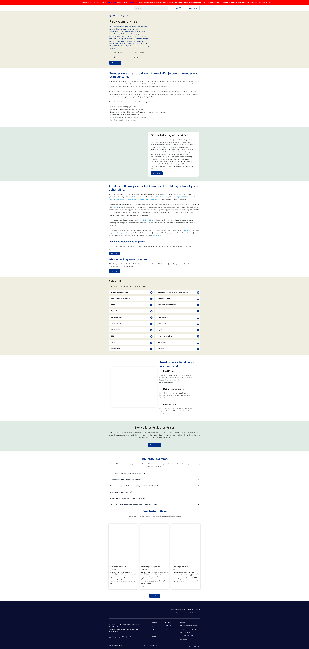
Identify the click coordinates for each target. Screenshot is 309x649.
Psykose (160, 329)
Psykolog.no (69, 2)
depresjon (159, 197)
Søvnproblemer (116, 317)
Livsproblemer (116, 323)
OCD (110, 199)
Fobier (113, 342)
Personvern (196, 646)
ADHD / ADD (146, 220)
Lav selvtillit (162, 342)
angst (166, 197)
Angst (113, 304)
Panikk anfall (115, 329)
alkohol (115, 207)
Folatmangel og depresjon (150, 567)
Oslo (166, 626)
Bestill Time (192, 8)
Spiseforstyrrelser (164, 298)
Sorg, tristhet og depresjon (120, 298)
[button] (131, 292)
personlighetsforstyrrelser (122, 199)
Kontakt (154, 633)
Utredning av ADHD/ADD (119, 292)
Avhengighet (162, 323)
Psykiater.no (121, 646)
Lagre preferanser (29, 641)
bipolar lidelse (182, 197)
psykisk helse (156, 235)
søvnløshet (187, 230)
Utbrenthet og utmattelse (167, 304)
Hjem (111, 16)
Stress (160, 311)
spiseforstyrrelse (138, 199)
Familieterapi (115, 348)
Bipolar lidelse (116, 311)
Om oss (154, 629)
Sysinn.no (159, 646)
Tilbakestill (19, 644)
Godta (40, 641)
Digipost (185, 639)
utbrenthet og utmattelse (121, 233)
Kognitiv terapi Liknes (165, 336)
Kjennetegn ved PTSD (180, 567)
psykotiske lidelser (152, 199)
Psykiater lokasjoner (120, 16)
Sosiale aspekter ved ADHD (119, 567)
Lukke (6, 644)
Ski (166, 629)
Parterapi (161, 348)
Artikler (154, 636)
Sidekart (189, 646)
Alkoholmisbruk (163, 317)
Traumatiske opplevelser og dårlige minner (173, 292)
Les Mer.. (112, 587)
